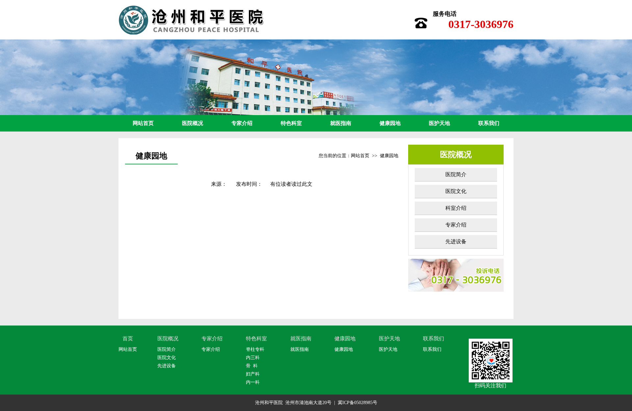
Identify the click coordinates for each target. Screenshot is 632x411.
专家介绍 (241, 123)
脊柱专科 (255, 349)
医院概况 (192, 123)
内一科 (253, 382)
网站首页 (143, 123)
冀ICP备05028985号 (357, 402)
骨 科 (252, 365)
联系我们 (488, 123)
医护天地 (439, 123)
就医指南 (340, 123)
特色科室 (291, 123)
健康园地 (390, 123)
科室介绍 (455, 208)
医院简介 (455, 174)
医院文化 (455, 191)
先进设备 (455, 241)
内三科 (253, 357)
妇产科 (253, 374)
